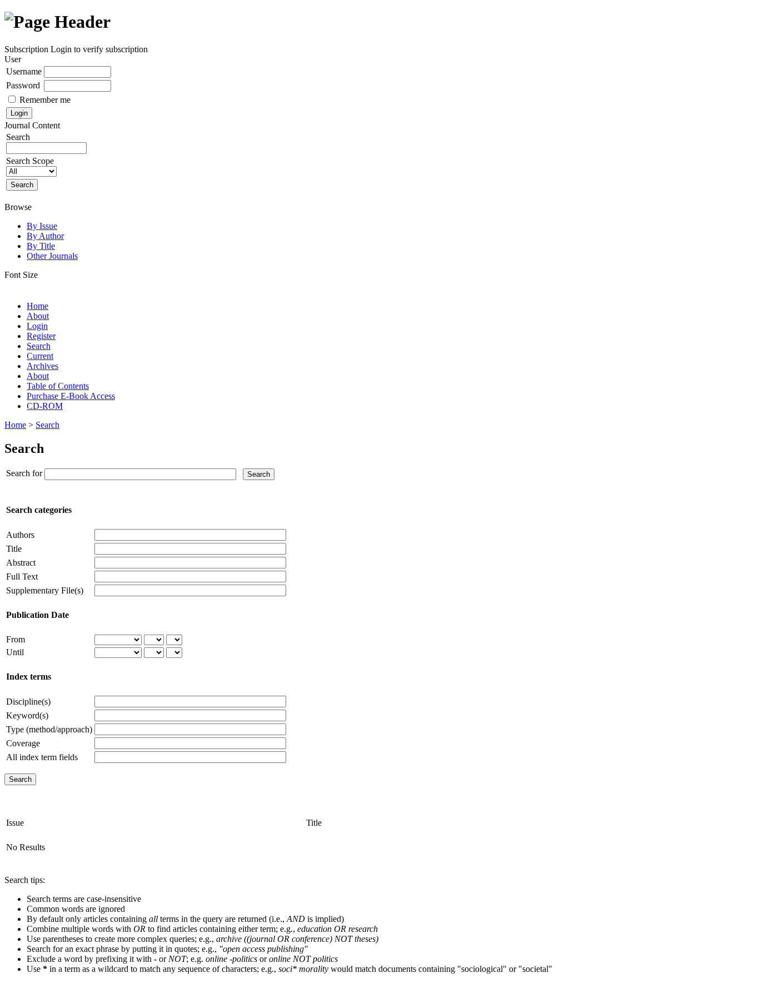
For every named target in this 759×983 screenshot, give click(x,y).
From (15, 639)
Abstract (21, 562)
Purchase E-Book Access (71, 396)
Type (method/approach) (49, 729)
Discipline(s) (28, 701)
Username (24, 71)
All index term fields (42, 757)
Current (40, 356)
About (38, 316)
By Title (41, 246)
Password (23, 85)
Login (37, 326)
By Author (45, 236)
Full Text (22, 576)
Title (14, 548)
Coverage (23, 743)
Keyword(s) (27, 715)
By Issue (42, 226)
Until (15, 652)
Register (41, 336)
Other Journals (52, 256)
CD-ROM (45, 406)
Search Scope (30, 161)
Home (37, 306)
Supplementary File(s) (44, 590)
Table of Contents (58, 386)
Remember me (45, 99)
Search (39, 346)
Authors (20, 535)
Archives (42, 366)
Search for (24, 473)
